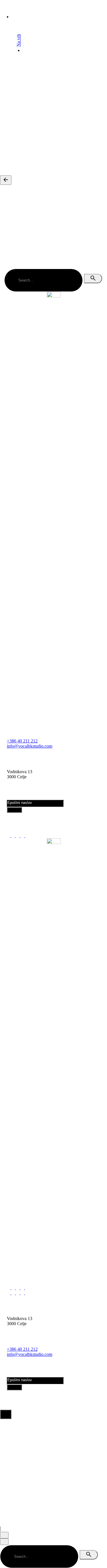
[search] (93, 278)
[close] (7, 67)
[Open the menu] (5, 35)
